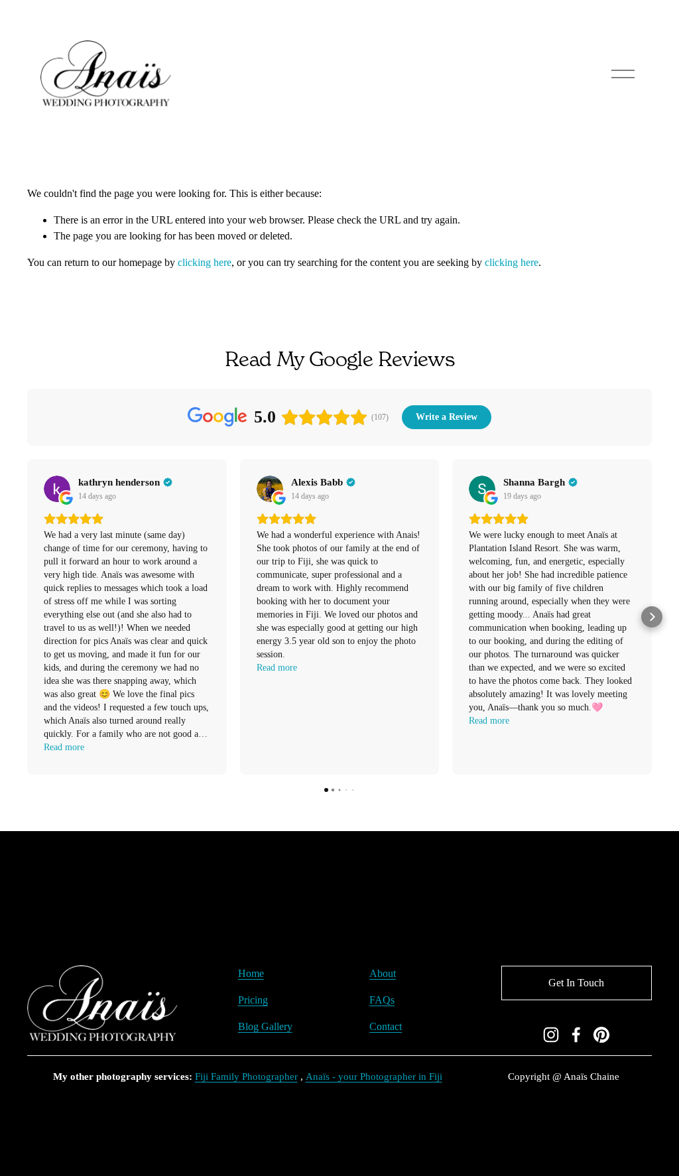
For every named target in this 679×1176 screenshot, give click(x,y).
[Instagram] (551, 1035)
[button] (27, 616)
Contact (385, 1026)
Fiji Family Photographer (246, 1076)
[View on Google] (57, 489)
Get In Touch (576, 982)
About (382, 973)
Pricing (253, 1000)
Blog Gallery (265, 1026)
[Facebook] (576, 1035)
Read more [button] (64, 747)
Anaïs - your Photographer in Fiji (374, 1076)
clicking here (204, 262)
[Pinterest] (601, 1035)
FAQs (382, 1000)
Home (251, 973)
